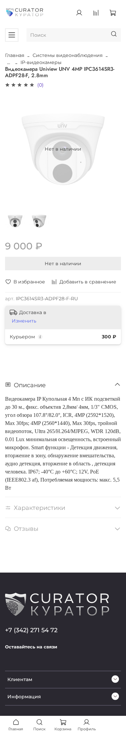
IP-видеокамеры (40, 62)
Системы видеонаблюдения (67, 55)
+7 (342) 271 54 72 (31, 630)
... (8, 62)
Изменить (24, 321)
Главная (14, 55)
